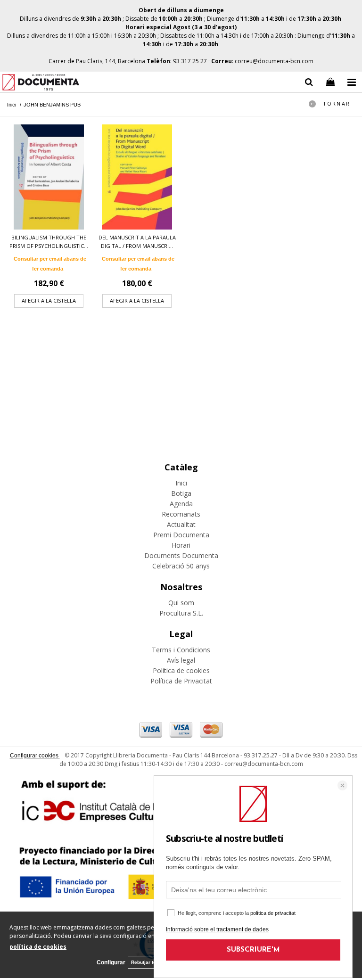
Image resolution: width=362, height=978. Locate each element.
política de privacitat (273, 913)
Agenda (181, 503)
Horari (181, 545)
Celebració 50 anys (181, 565)
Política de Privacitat (181, 680)
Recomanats (181, 514)
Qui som (181, 602)
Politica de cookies (181, 670)
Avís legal (181, 660)
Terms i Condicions (181, 649)
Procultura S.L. (181, 612)
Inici (181, 482)
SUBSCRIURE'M (253, 949)
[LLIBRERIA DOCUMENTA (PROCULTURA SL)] (40, 83)
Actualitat (181, 524)
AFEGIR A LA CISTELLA (49, 300)
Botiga (181, 493)
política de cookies (37, 947)
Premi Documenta (181, 534)
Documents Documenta (181, 555)
